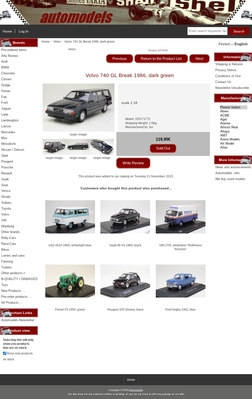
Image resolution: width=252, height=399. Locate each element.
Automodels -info (227, 173)
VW (3, 220)
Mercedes (8, 132)
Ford (4, 102)
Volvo (57, 41)
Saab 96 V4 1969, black (125, 245)
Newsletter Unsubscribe (232, 88)
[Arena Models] (234, 139)
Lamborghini (9, 120)
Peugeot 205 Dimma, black (125, 309)
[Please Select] (234, 107)
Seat (4, 185)
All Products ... (12, 302)
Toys (4, 285)
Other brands (10, 232)
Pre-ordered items (14, 50)
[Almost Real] (234, 127)
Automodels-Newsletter (17, 320)
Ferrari (5, 91)
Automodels (136, 390)
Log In (24, 31)
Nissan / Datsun (12, 149)
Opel (4, 155)
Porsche (7, 167)
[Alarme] (234, 123)
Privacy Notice (225, 70)
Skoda (5, 197)
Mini (4, 138)
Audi (4, 61)
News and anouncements (233, 167)
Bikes (5, 249)
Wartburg (7, 226)
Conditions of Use (228, 76)
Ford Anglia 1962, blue (180, 309)
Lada (4, 114)
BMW (5, 67)
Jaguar (6, 108)
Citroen (6, 79)
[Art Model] (234, 144)
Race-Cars (8, 244)
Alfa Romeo (9, 56)
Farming (7, 261)
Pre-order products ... (16, 297)
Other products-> (13, 273)
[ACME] (234, 115)
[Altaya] (234, 131)
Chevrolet (8, 73)
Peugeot (7, 161)
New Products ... (13, 291)
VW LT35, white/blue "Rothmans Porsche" (180, 247)
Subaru (6, 202)
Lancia (6, 126)
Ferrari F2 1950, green (70, 309)
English (241, 44)
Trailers (6, 267)
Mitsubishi (8, 144)
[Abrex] (234, 111)
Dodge (5, 85)
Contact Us (223, 82)
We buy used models (230, 179)
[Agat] (234, 119)
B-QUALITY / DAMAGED (19, 279)
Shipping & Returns (229, 64)
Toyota (6, 208)
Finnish (224, 44)
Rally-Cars (8, 238)
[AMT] (234, 135)
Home (7, 31)
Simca (5, 191)
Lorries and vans (13, 255)
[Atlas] (234, 148)
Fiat (4, 97)
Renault (6, 173)
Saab (5, 179)
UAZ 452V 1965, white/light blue (70, 245)
